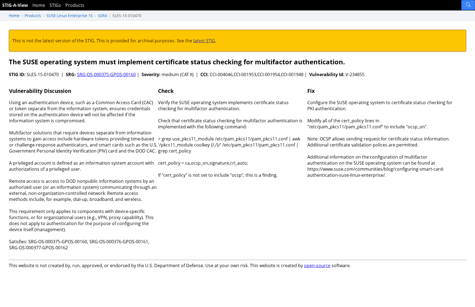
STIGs (55, 5)
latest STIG (204, 41)
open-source (317, 265)
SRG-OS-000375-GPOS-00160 (106, 74)
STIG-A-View (15, 5)
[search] (468, 5)
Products (74, 5)
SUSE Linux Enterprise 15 (69, 15)
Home (38, 5)
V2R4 (102, 15)
